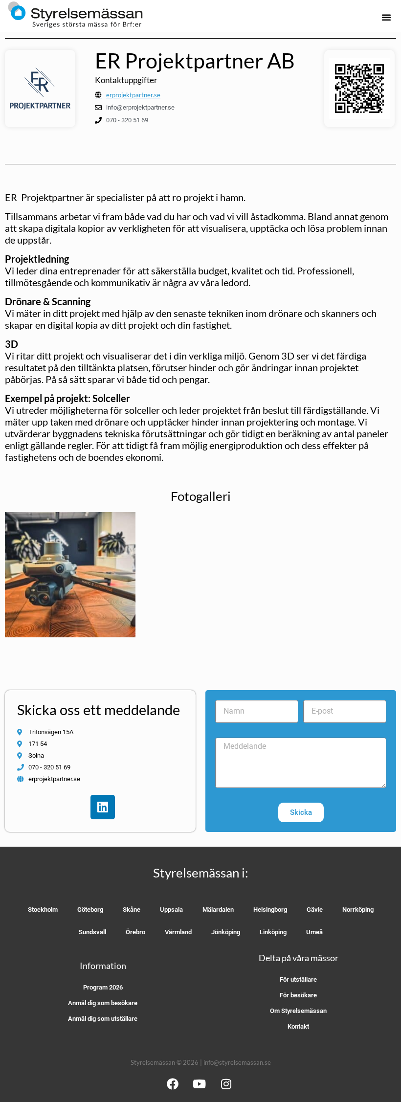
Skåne (131, 909)
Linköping (273, 932)
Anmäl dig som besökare (102, 1003)
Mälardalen (218, 909)
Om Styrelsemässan (298, 1010)
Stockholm (43, 909)
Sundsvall (92, 932)
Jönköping (225, 932)
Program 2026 (103, 987)
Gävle (315, 909)
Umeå (314, 932)
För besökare (298, 995)
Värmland (178, 932)
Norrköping (358, 909)
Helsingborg (270, 909)
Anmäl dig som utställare (102, 1018)
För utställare (298, 979)
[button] (386, 17)
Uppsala (171, 909)
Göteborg (90, 909)
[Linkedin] (102, 807)
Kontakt (298, 1026)
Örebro (135, 932)
